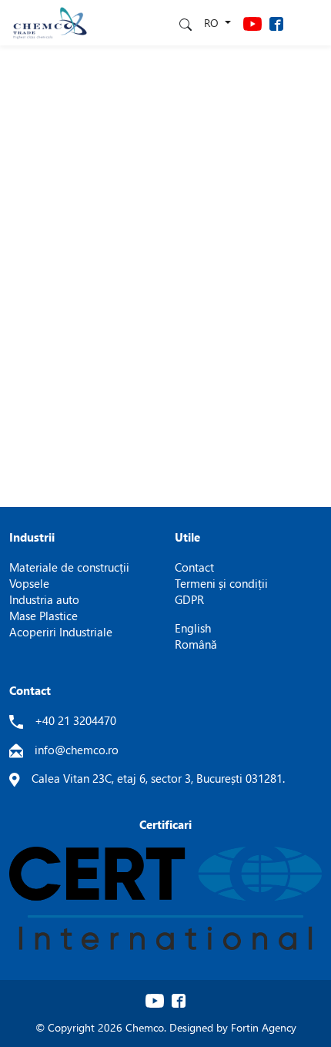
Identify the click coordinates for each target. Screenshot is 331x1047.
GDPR (189, 599)
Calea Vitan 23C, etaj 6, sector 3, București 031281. (158, 778)
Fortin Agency (263, 1027)
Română (196, 644)
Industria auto (44, 599)
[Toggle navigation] (307, 22)
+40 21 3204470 (75, 720)
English (193, 628)
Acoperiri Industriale (60, 631)
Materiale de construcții (69, 567)
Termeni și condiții (221, 583)
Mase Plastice (43, 615)
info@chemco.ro (77, 749)
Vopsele (29, 583)
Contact (194, 567)
